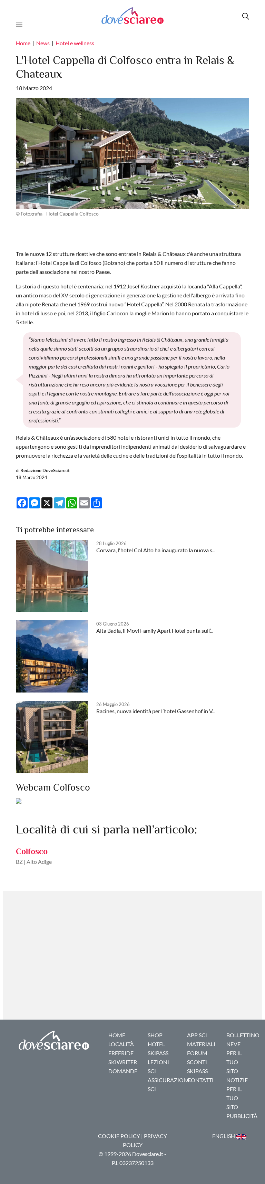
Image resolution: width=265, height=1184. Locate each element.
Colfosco (32, 851)
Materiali (201, 1044)
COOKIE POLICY (119, 1136)
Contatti (200, 1080)
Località (121, 1044)
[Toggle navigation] (21, 23)
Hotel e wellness (75, 43)
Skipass (158, 1053)
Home (23, 43)
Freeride (121, 1053)
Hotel (156, 1044)
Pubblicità (241, 1116)
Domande (122, 1071)
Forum (197, 1053)
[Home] (132, 15)
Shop (155, 1035)
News (43, 43)
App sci (197, 1035)
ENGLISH (224, 1136)
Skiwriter (122, 1062)
